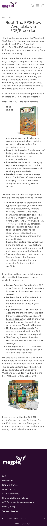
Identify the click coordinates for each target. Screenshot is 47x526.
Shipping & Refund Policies (15, 498)
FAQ (4, 476)
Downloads (7, 480)
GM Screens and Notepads (20, 328)
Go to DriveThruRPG (12, 47)
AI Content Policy (10, 493)
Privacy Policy (8, 506)
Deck (20, 309)
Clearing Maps (13, 346)
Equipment (11, 309)
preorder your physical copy (24, 50)
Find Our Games (10, 485)
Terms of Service (10, 511)
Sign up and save (14, 519)
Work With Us (8, 489)
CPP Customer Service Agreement (18, 502)
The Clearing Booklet (17, 337)
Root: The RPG (9, 101)
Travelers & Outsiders (13, 194)
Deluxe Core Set (14, 285)
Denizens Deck (13, 297)
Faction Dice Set (14, 319)
